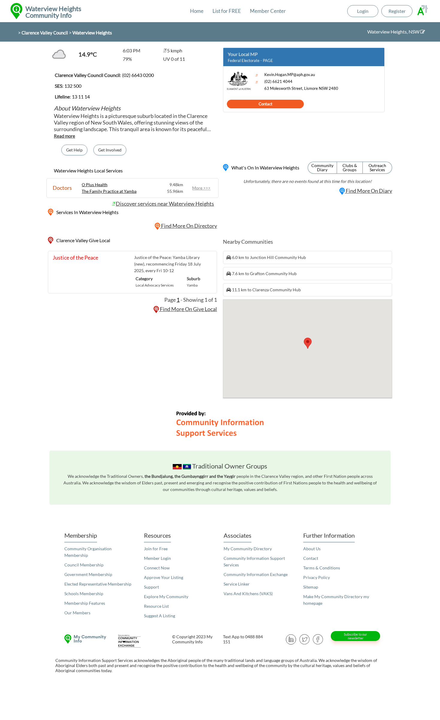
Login (362, 11)
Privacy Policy (316, 577)
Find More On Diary (368, 190)
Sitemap (310, 586)
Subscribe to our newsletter (355, 636)
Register (397, 11)
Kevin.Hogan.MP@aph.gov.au (289, 75)
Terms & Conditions (321, 567)
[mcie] (134, 641)
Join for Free (156, 548)
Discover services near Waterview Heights (165, 203)
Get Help (74, 149)
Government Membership (88, 574)
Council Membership (84, 564)
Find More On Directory (188, 225)
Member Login (157, 558)
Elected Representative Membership (97, 583)
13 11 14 (81, 96)
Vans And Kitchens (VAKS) (248, 593)
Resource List (156, 606)
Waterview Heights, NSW (393, 31)
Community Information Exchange (256, 574)
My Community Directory (248, 548)
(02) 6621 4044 (278, 82)
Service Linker (237, 583)
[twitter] (304, 638)
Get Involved (110, 149)
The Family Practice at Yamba (109, 191)
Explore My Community (166, 596)
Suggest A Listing (159, 615)
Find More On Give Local (188, 309)
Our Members (77, 612)
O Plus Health (94, 184)
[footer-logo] (83, 639)
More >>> (201, 187)
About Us (312, 548)
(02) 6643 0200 (138, 75)
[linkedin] (291, 638)
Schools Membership (83, 593)
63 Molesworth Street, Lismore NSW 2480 (301, 88)
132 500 (72, 86)
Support (151, 586)
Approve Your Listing (163, 577)
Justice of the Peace (75, 257)
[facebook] (318, 638)
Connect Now (157, 567)
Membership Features (84, 603)
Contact (265, 103)
